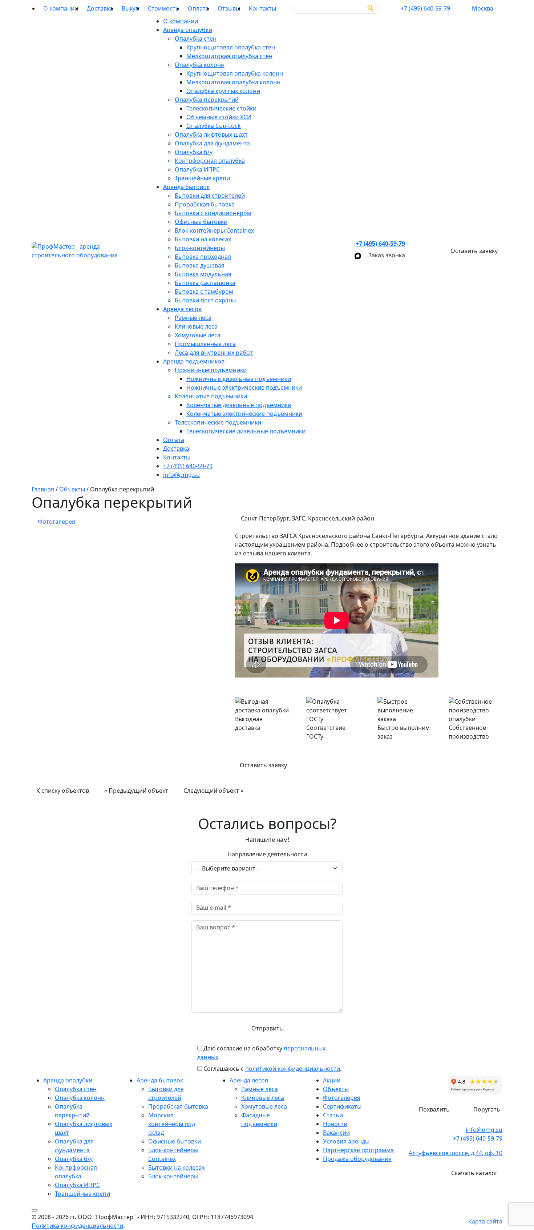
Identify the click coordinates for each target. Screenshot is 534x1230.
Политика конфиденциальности (77, 1226)
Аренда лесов (182, 309)
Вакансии (336, 1133)
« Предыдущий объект (136, 791)
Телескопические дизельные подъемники (246, 431)
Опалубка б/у (194, 152)
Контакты (262, 8)
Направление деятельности (267, 854)
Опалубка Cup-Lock (213, 126)
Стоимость (163, 8)
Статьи (333, 1115)
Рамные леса (193, 318)
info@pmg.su (181, 475)
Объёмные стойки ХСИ (218, 117)
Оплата (198, 8)
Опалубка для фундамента (212, 143)
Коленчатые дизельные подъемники (238, 405)
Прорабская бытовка (205, 204)
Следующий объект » (213, 791)
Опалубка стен (196, 39)
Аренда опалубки (187, 30)
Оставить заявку (263, 765)
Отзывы (229, 8)
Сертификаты (342, 1106)
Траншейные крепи (202, 178)
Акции (331, 1080)
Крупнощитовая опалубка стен (230, 47)
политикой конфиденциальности (292, 1069)
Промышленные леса (205, 344)
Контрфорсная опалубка (210, 161)
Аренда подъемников (193, 361)
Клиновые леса (196, 326)
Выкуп (130, 8)
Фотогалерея (341, 1098)
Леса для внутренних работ (214, 353)
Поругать (486, 1109)
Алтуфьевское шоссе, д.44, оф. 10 (455, 1153)
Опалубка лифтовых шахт (211, 134)
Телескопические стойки (221, 108)
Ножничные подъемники (211, 370)
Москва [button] (482, 8)
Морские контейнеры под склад (171, 1124)
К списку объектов (62, 791)
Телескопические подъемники (218, 422)
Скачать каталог (474, 1173)
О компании (60, 8)
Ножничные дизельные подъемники (238, 379)
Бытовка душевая (199, 265)
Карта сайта (485, 1221)
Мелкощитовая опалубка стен (229, 56)
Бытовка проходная (203, 257)
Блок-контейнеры (200, 248)
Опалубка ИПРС (197, 169)
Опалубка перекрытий (207, 100)
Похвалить (434, 1109)
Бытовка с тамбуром (204, 292)
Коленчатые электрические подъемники (244, 414)
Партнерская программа (358, 1150)
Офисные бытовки (201, 222)
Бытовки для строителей (210, 196)
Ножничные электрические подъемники (244, 387)
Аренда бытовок (186, 187)
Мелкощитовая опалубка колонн (233, 82)
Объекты (336, 1089)
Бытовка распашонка (205, 283)
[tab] (56, 521)
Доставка (100, 8)
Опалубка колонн (199, 65)
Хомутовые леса (198, 335)
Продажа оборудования (357, 1159)
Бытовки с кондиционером (213, 213)
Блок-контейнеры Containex (214, 230)
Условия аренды (346, 1141)
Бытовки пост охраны (205, 300)
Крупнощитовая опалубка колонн (234, 73)
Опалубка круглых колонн (223, 91)
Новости (335, 1124)
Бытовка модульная (203, 274)
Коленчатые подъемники (211, 396)
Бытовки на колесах (203, 239)
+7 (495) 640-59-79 (188, 466)
